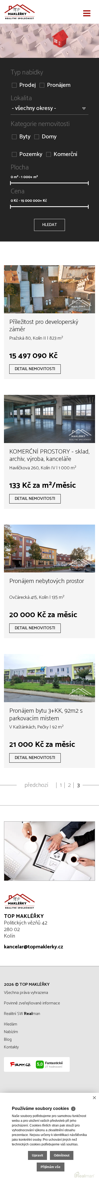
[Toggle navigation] (87, 13)
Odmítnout (61, 1155)
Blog (8, 1039)
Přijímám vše (50, 1167)
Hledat (49, 224)
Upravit (37, 1155)
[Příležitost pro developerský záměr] (49, 289)
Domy (49, 137)
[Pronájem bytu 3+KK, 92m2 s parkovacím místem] (49, 678)
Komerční (65, 154)
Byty (24, 137)
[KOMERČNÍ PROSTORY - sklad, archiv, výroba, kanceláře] (49, 419)
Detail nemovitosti (35, 369)
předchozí (36, 785)
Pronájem (58, 85)
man (32, 1013)
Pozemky (30, 154)
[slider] (10, 183)
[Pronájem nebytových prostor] (49, 549)
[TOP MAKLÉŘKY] (30, 12)
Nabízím (11, 1031)
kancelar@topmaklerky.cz (33, 947)
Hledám (10, 1024)
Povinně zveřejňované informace (32, 1003)
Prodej (27, 85)
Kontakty (11, 1047)
